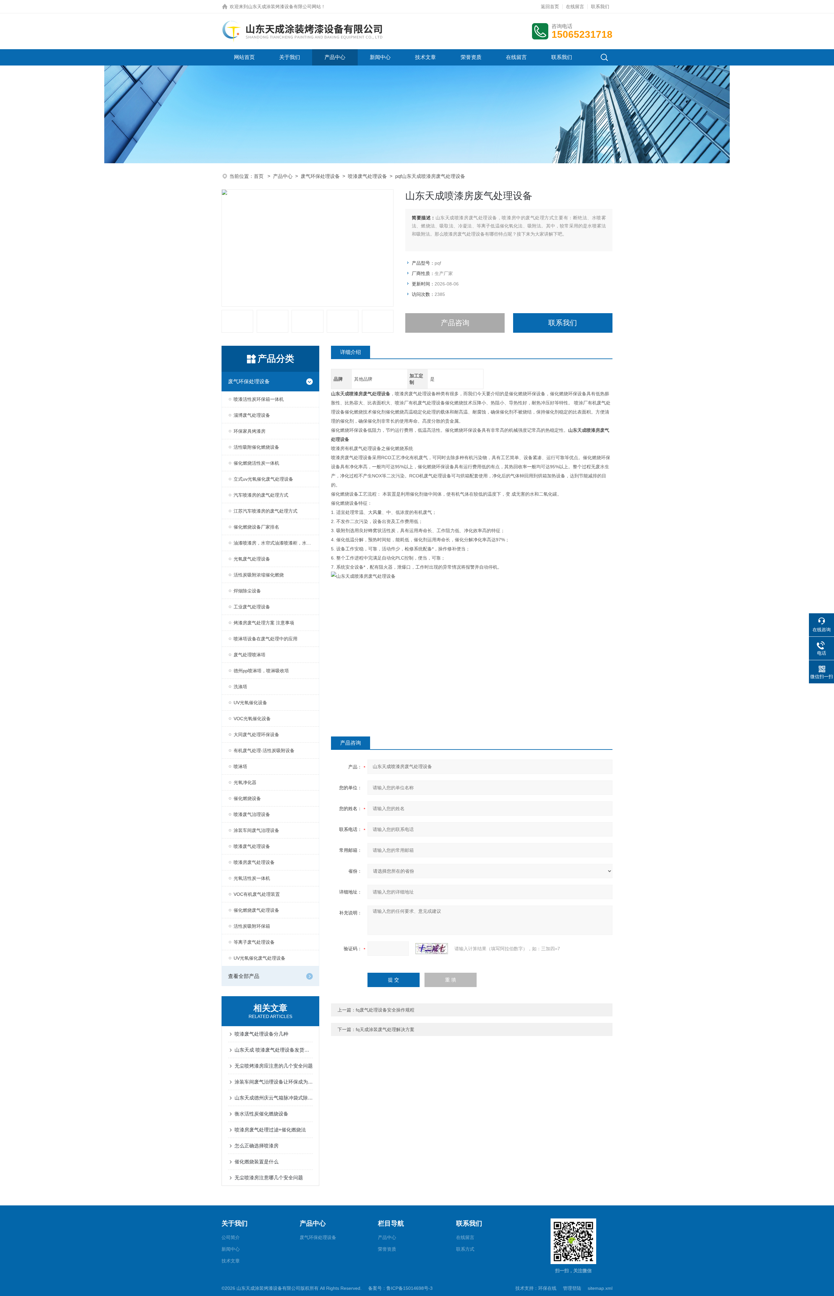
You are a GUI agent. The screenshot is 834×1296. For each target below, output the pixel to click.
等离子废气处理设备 (254, 942)
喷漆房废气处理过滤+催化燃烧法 (270, 1129)
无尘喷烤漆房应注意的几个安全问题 (274, 1066)
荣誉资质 (471, 57)
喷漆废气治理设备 (252, 814)
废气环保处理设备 (320, 176)
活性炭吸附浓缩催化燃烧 (259, 574)
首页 (259, 176)
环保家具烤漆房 (250, 431)
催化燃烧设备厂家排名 (256, 527)
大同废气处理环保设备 (256, 734)
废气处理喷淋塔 (250, 654)
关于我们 (289, 57)
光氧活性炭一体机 (252, 878)
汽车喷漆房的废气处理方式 (261, 495)
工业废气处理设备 (252, 606)
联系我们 (600, 6)
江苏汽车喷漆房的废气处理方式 (265, 511)
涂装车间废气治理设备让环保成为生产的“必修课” (274, 1082)
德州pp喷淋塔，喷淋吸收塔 (261, 670)
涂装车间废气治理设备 (256, 830)
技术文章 (425, 57)
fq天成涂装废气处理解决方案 (385, 1029)
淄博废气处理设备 (252, 415)
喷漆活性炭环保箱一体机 (259, 399)
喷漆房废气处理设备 (254, 862)
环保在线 (547, 1288)
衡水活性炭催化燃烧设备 (261, 1113)
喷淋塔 (240, 766)
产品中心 (334, 57)
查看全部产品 (243, 976)
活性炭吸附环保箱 (252, 926)
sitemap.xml (600, 1288)
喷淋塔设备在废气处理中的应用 (265, 638)
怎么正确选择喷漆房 (257, 1145)
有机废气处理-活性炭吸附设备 (264, 750)
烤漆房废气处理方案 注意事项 (264, 622)
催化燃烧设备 (247, 798)
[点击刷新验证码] (431, 948)
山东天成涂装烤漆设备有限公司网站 (284, 6)
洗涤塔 (240, 686)
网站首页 (244, 57)
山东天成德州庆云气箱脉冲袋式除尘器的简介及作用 (274, 1097)
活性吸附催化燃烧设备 (256, 447)
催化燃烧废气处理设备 (256, 910)
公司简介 (231, 1237)
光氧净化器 (245, 782)
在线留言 (575, 6)
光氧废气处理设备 (252, 558)
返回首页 (550, 6)
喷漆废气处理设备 (367, 176)
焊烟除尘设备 (247, 590)
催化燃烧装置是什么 (257, 1161)
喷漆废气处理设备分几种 (261, 1034)
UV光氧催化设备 (250, 702)
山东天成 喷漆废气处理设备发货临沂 (274, 1050)
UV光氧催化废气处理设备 (259, 958)
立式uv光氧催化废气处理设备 (263, 479)
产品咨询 (455, 323)
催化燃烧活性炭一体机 (256, 463)
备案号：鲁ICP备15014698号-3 (400, 1288)
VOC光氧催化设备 (252, 718)
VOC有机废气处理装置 (257, 894)
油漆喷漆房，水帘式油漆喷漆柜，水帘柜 (275, 543)
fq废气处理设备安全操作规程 (385, 1009)
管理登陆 (572, 1288)
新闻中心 (380, 57)
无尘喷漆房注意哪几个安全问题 (269, 1177)
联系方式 (465, 1249)
